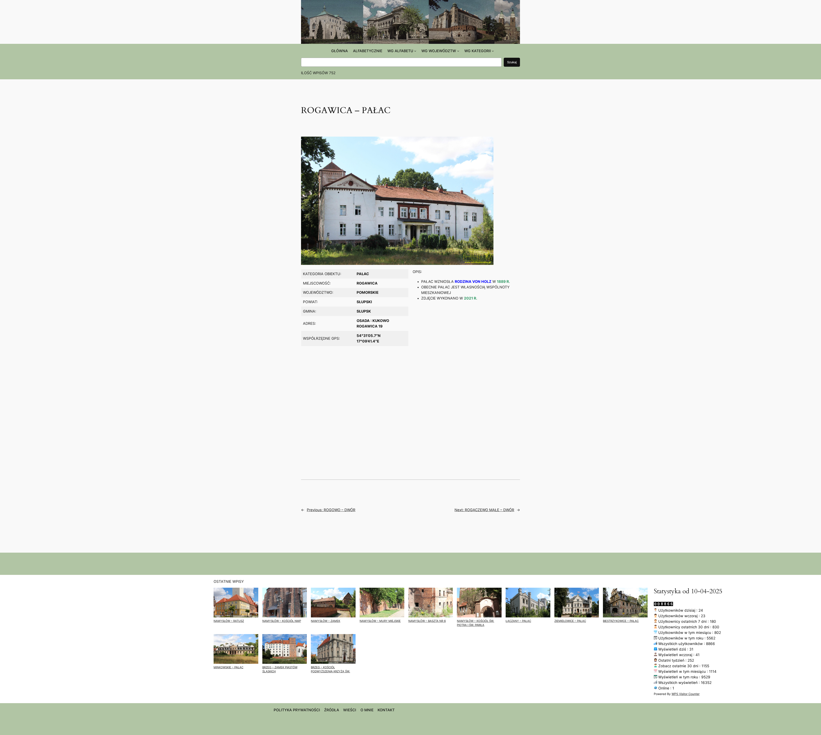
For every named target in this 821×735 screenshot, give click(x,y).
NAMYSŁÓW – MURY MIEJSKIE (380, 621)
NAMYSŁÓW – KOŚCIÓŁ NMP (281, 621)
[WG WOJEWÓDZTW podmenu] (458, 51)
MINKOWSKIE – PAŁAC (228, 667)
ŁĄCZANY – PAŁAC (518, 621)
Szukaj (512, 62)
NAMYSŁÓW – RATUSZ (229, 621)
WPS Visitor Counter (686, 694)
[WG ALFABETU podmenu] (415, 51)
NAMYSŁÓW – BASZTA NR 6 (427, 621)
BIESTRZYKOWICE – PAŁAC (621, 621)
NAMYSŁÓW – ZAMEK (325, 621)
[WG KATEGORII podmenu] (493, 51)
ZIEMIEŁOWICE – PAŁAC (570, 621)
